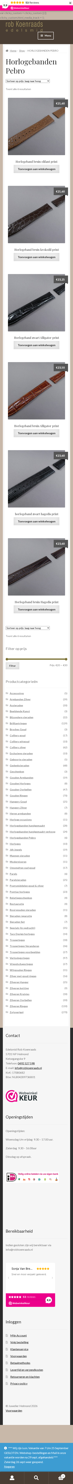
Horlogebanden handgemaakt (27, 825)
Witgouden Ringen (21, 970)
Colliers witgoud (19, 741)
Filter (12, 665)
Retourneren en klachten (25, 1376)
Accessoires (17, 693)
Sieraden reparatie (21, 915)
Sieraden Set (17, 921)
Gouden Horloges (20, 783)
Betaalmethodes (20, 1362)
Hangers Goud (18, 801)
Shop (22, 50)
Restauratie (17, 903)
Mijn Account (18, 1335)
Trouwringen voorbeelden (25, 952)
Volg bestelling (19, 1342)
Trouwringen (17, 939)
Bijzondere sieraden (21, 717)
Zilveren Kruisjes (19, 994)
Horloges (15, 843)
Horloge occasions (21, 819)
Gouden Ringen (19, 795)
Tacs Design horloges (22, 933)
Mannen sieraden (20, 855)
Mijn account (12, 1478)
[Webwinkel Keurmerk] (21, 1096)
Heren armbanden (20, 813)
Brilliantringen (18, 723)
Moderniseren (18, 861)
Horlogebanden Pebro (23, 837)
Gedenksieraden (19, 765)
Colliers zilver (18, 747)
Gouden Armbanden (21, 777)
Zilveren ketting (19, 988)
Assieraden (16, 705)
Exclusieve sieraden (21, 753)
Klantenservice (19, 1349)
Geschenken (17, 771)
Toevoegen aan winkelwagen (36, 169)
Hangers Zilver (18, 807)
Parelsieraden (18, 879)
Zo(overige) (17, 1012)
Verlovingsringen (20, 957)
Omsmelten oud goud (22, 867)
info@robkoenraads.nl (28, 1068)
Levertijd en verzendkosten (26, 1369)
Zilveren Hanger (19, 982)
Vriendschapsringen (21, 963)
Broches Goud (18, 729)
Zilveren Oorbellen (21, 1000)
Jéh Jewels (16, 849)
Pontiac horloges (20, 891)
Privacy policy (18, 1383)
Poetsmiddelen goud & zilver (27, 885)
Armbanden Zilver (20, 699)
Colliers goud (18, 735)
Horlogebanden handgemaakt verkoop (32, 831)
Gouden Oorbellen (21, 789)
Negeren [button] (9, 1466)
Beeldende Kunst (20, 711)
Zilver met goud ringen (23, 976)
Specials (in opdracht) (22, 927)
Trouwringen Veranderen (24, 946)
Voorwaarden (18, 1356)
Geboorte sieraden (21, 759)
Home (13, 50)
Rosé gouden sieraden (23, 909)
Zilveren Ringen (19, 1006)
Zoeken (36, 1478)
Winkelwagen (56, 1474)
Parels (13, 873)
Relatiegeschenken (21, 897)
